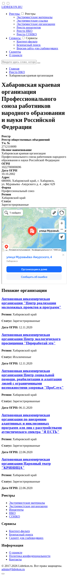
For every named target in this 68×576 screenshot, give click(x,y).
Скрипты (15, 51)
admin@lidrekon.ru (13, 569)
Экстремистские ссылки (32, 20)
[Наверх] (3, 573)
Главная (14, 68)
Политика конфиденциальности (29, 556)
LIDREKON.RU (12, 7)
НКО (12, 513)
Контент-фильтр (27, 41)
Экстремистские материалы (35, 17)
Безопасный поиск (29, 45)
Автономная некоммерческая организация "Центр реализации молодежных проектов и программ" (31, 303)
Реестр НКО (24, 30)
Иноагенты (16, 509)
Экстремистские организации (36, 24)
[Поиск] (38, 62)
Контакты (15, 559)
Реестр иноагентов (29, 27)
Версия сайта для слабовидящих (37, 48)
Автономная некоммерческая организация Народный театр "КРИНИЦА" (26, 463)
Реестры (14, 13)
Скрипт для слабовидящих (26, 538)
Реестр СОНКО (27, 34)
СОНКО (14, 516)
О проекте (15, 55)
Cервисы (15, 38)
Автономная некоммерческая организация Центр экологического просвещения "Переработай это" (31, 339)
